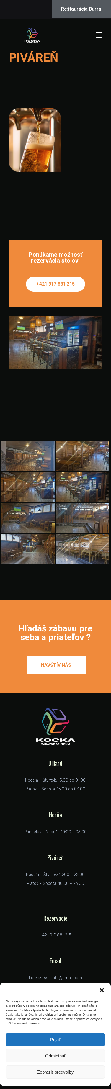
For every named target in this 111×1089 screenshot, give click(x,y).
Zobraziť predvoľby (55, 1072)
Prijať (55, 1039)
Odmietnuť (55, 1055)
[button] (102, 990)
